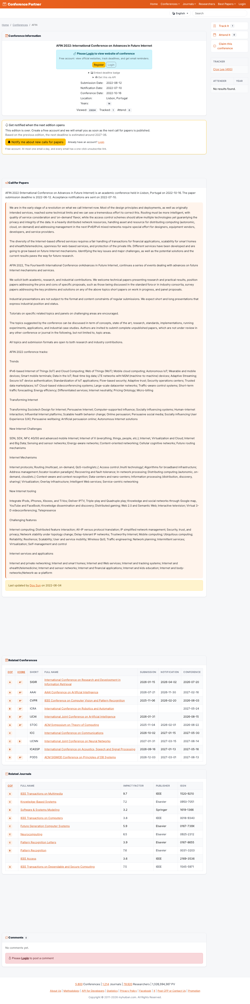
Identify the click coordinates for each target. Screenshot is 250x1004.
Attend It (226, 35)
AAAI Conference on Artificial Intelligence (71, 692)
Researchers (207, 4)
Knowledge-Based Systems (38, 801)
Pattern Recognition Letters (38, 842)
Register (99, 64)
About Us (55, 990)
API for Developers (93, 990)
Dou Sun (35, 585)
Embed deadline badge (106, 72)
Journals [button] (188, 4)
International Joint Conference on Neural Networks (77, 741)
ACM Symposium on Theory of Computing (71, 725)
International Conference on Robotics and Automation (79, 708)
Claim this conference (225, 46)
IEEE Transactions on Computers (41, 818)
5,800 (79, 984)
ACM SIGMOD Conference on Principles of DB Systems (80, 757)
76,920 (128, 984)
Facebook (145, 990)
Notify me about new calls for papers (37, 142)
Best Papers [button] (226, 4)
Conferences (20, 24)
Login (242, 4)
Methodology (71, 990)
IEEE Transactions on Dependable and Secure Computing (57, 866)
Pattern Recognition (33, 850)
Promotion (194, 990)
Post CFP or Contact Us (172, 990)
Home (154, 4)
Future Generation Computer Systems (45, 826)
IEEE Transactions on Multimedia (41, 793)
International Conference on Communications (73, 733)
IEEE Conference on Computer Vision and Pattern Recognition (84, 700)
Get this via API (107, 77)
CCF (10, 672)
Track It (225, 26)
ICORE (21, 672)
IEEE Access (28, 858)
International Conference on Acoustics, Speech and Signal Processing (89, 749)
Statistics (112, 990)
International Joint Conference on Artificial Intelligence (79, 716)
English (180, 13)
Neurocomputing (31, 834)
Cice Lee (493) (222, 69)
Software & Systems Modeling (39, 809)
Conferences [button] (169, 4)
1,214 (105, 984)
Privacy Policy (128, 990)
